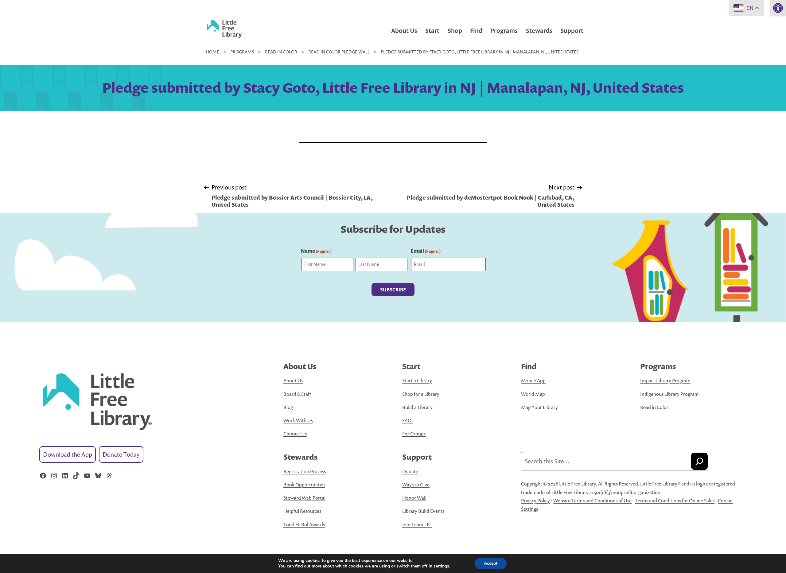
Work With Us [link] (298, 420)
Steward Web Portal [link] (304, 497)
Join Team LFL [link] (417, 524)
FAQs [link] (407, 420)
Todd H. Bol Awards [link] (304, 524)
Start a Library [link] (417, 380)
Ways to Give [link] (416, 484)
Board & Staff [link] (297, 394)
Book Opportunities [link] (304, 484)
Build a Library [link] (417, 407)
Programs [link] (504, 30)
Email (426, 251)
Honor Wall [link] (414, 497)
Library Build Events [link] (423, 511)
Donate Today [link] (121, 454)
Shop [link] (455, 30)
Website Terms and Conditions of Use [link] (592, 500)
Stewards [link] (539, 30)
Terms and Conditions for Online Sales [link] (674, 500)
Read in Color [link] (654, 407)
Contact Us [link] (295, 433)
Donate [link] (410, 471)
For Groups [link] (414, 433)
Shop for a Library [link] (420, 394)
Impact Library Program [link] (665, 380)
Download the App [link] (67, 454)
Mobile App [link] (533, 380)
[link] (778, 8)
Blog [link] (288, 407)
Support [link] (571, 30)
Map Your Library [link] (539, 407)
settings (441, 566)
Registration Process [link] (304, 471)
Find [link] (476, 30)
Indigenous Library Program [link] (669, 394)
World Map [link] (533, 394)
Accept (490, 563)
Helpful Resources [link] (302, 511)
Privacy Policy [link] (535, 500)
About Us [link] (404, 30)
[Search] (699, 461)
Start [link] (432, 30)
